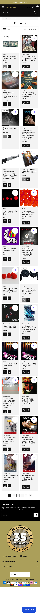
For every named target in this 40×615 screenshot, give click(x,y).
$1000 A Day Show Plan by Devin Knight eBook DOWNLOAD (29, 58)
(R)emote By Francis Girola (10, 129)
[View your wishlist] (33, 7)
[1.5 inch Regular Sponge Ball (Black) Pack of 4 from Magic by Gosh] (29, 275)
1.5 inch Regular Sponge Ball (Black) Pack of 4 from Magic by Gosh (29, 290)
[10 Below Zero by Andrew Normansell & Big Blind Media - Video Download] (29, 313)
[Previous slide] (4, 2)
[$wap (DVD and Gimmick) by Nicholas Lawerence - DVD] (10, 80)
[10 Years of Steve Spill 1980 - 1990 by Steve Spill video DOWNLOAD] (29, 385)
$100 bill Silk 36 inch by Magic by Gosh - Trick (10, 58)
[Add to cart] (5, 66)
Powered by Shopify (26, 579)
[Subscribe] (36, 515)
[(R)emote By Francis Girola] (10, 117)
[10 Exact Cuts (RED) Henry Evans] (29, 351)
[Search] (34, 12)
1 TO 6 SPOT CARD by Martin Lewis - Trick (9, 250)
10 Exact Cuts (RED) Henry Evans (29, 365)
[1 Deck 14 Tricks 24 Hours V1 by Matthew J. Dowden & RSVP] (29, 159)
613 (26, 495)
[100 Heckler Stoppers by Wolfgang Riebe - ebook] (10, 463)
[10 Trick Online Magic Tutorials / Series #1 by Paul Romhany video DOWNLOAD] (10, 385)
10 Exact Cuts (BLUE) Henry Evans (10, 365)
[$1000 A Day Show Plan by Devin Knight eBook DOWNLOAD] (29, 44)
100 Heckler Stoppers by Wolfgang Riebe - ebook (10, 477)
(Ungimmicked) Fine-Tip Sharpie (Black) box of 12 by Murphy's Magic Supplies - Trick (10, 175)
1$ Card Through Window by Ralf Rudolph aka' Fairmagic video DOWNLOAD (28, 252)
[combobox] (20, 12)
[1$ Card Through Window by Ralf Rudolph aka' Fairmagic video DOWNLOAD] (29, 236)
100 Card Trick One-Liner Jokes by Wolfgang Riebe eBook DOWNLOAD (29, 440)
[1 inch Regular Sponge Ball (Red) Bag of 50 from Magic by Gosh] (29, 198)
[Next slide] (36, 2)
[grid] (4, 29)
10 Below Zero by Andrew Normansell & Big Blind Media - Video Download (29, 328)
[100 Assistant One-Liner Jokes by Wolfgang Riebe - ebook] (10, 425)
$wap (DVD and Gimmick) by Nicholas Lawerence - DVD (10, 95)
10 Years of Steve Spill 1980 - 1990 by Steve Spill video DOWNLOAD (28, 400)
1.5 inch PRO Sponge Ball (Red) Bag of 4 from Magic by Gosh (10, 290)
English (13, 574)
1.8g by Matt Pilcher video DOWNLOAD (10, 327)
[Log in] (28, 7)
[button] (4, 7)
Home (5, 18)
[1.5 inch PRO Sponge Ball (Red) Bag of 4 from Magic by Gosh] (10, 275)
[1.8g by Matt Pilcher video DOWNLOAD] (10, 313)
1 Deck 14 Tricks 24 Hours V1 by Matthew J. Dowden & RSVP (29, 171)
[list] (8, 29)
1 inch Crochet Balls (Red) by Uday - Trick (10, 213)
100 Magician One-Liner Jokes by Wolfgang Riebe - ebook (28, 478)
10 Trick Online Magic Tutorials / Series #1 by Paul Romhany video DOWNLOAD (9, 401)
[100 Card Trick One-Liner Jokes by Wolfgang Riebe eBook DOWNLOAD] (29, 425)
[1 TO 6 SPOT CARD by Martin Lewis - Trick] (10, 236)
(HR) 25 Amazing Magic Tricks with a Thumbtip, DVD (29, 94)
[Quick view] (9, 66)
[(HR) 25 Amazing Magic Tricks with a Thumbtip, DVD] (29, 80)
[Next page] (30, 495)
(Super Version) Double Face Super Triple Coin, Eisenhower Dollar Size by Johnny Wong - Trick (28, 134)
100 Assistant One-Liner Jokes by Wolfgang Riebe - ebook (10, 440)
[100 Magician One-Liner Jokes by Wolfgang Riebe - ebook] (29, 463)
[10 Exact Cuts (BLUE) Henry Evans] (10, 351)
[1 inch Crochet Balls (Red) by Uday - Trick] (10, 198)
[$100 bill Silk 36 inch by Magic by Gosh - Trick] (10, 44)
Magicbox (15, 579)
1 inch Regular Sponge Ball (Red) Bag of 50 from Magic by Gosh (28, 213)
